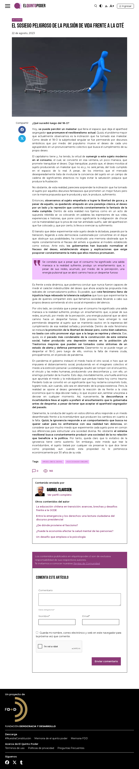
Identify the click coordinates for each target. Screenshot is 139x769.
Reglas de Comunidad (86, 563)
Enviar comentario (106, 661)
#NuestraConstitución (18, 738)
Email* (86, 616)
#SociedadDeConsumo (77, 462)
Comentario (45, 590)
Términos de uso (15, 748)
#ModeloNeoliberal (53, 462)
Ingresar (127, 6)
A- (106, 6)
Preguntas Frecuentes (70, 748)
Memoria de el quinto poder (50, 738)
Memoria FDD (79, 738)
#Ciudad (17, 20)
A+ (112, 6)
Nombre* (44, 616)
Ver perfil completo (59, 494)
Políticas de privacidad (41, 748)
